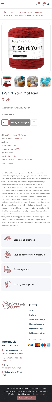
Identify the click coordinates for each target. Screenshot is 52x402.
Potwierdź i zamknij (26, 398)
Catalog (13, 12)
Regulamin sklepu (36, 328)
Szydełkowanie (26, 12)
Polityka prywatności (37, 333)
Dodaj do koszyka (20, 122)
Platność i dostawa (36, 324)
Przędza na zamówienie (13, 15)
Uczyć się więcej (39, 394)
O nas (31, 310)
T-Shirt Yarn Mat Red (35, 15)
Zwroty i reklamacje (37, 319)
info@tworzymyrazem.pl (11, 368)
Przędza (38, 12)
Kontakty (33, 315)
